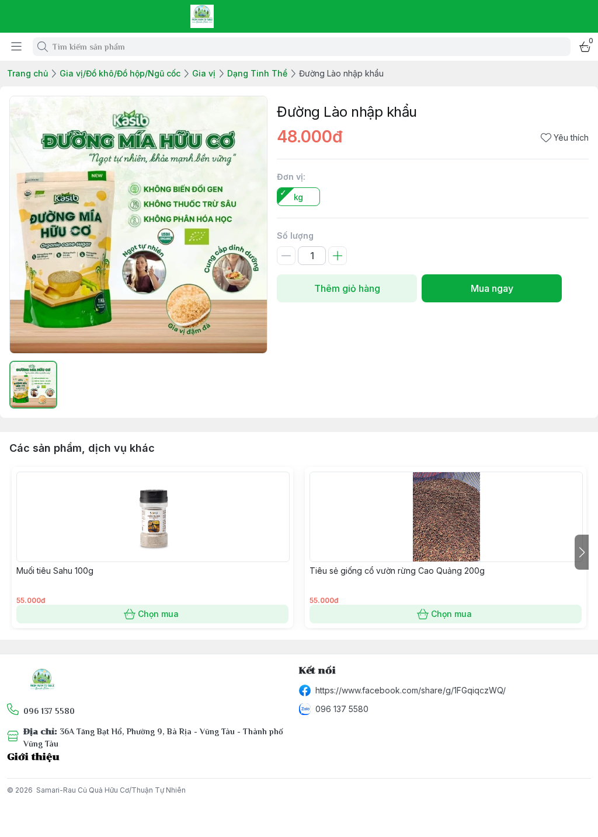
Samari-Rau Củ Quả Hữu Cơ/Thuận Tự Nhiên (111, 790)
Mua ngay (492, 288)
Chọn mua (158, 614)
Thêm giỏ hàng (347, 288)
